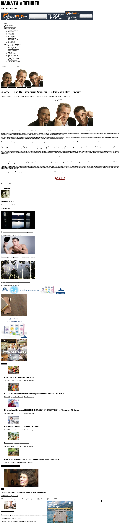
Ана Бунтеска (12, 47)
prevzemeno (4, 87)
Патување (11, 31)
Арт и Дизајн (12, 38)
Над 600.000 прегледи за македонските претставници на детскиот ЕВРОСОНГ (34, 394)
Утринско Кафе (8, 25)
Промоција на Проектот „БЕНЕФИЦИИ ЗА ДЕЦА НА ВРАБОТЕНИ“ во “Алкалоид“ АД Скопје (41, 410)
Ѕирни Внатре (12, 87)
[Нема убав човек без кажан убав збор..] (13, 374)
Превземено (11, 42)
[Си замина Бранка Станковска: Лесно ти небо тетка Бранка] (21, 486)
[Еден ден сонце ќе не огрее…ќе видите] (18, 278)
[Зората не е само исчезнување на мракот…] (18, 228)
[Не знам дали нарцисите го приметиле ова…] (18, 253)
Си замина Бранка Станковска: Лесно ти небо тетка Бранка (24, 492)
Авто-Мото (11, 36)
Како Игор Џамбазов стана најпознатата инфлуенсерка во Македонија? (32, 459)
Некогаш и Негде (13, 39)
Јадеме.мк (11, 33)
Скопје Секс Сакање (64, 96)
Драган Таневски (13, 55)
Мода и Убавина (13, 30)
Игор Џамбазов (12, 60)
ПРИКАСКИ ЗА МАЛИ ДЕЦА (13, 44)
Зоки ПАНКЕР (12, 50)
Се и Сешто (11, 41)
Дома (5, 23)
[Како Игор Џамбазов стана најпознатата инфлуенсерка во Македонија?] (13, 456)
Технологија (11, 34)
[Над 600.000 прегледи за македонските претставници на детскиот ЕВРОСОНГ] (13, 390)
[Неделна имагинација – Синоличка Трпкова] (13, 423)
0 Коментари (39, 96)
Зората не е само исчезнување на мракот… (17, 232)
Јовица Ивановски (13, 49)
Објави (29, 87)
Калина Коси (12, 53)
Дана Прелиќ (12, 57)
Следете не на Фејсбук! (8, 205)
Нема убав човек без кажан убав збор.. (19, 377)
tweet (2, 489)
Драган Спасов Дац (14, 46)
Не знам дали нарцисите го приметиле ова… (18, 257)
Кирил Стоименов (12, 260)
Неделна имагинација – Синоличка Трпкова (21, 426)
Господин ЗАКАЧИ (10, 28)
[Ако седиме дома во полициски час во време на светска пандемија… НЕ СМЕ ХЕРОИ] (10, 508)
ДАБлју (10, 52)
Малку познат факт (10, 27)
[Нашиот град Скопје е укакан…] (13, 439)
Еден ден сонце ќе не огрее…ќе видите (15, 282)
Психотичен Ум (52, 96)
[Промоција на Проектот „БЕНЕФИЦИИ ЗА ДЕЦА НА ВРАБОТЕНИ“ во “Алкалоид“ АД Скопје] (13, 406)
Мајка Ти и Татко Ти (9, 8)
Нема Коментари (29, 380)
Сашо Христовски (13, 58)
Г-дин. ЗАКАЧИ (21, 87)
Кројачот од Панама (14, 61)
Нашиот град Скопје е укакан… (16, 443)
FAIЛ (45, 96)
